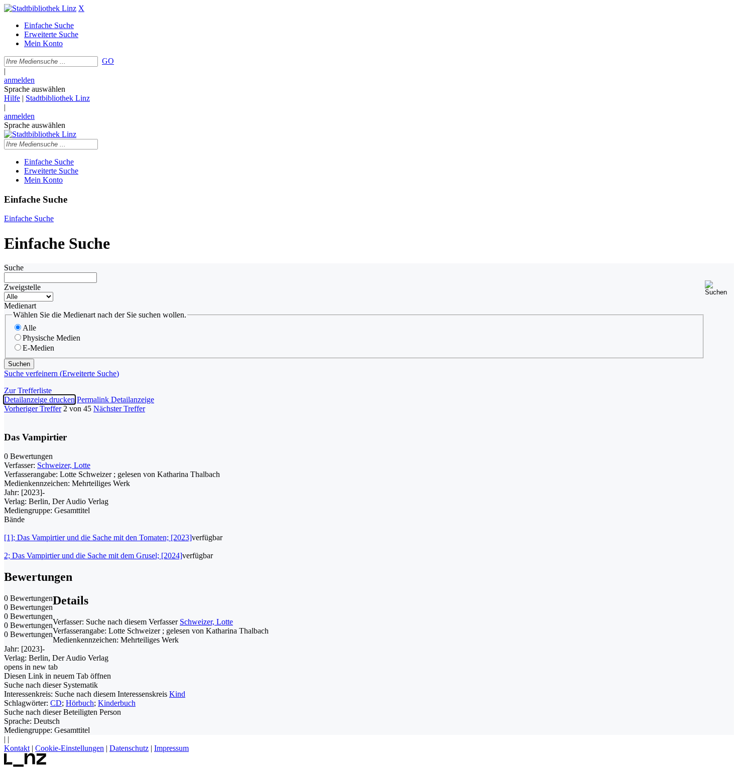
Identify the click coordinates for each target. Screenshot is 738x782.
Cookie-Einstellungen (69, 748)
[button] (719, 288)
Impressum (171, 748)
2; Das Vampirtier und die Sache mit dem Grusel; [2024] (93, 555)
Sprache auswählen (34, 89)
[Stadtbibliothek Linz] (40, 8)
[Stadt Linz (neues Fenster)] (25, 764)
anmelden (19, 80)
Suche (14, 267)
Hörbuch (80, 703)
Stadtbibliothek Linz (58, 98)
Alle (29, 328)
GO (108, 61)
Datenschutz (129, 748)
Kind (177, 694)
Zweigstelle (22, 287)
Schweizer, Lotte (63, 465)
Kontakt (17, 748)
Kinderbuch (117, 703)
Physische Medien (51, 338)
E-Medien (38, 348)
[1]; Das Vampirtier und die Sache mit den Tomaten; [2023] (98, 537)
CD (56, 703)
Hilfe (12, 98)
